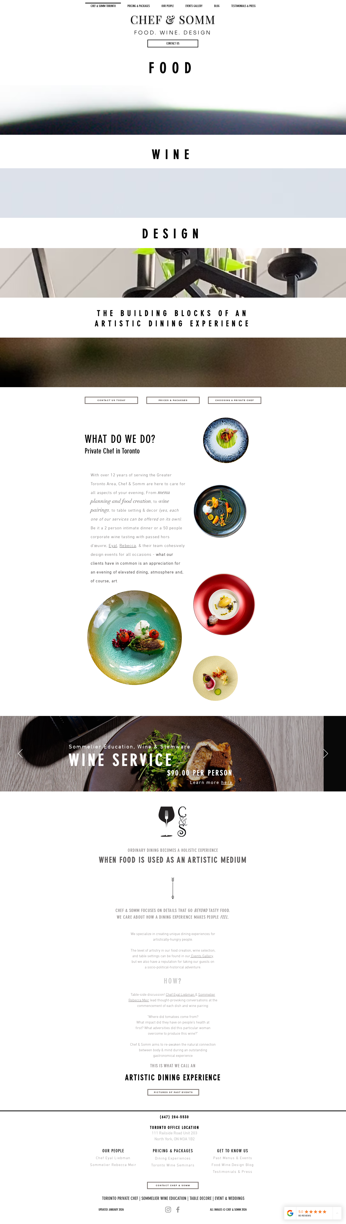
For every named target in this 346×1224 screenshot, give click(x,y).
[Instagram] (168, 1210)
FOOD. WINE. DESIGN (173, 32)
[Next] (325, 753)
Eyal (113, 545)
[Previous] (20, 753)
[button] (172, 43)
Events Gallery (201, 956)
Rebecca (127, 545)
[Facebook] (178, 1210)
